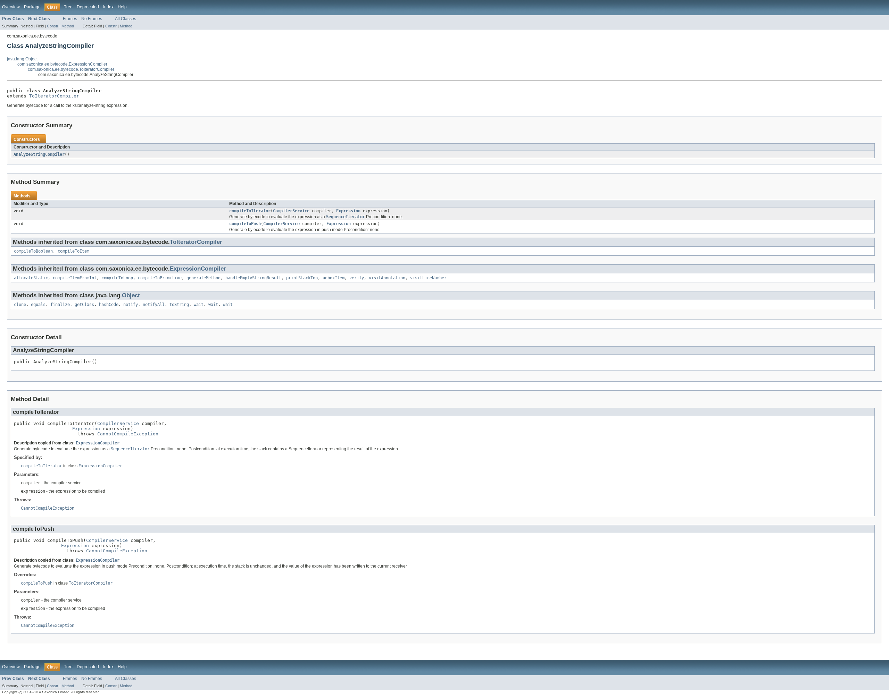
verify (356, 277)
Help (122, 7)
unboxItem (333, 277)
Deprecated (88, 7)
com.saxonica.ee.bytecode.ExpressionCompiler (62, 64)
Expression (348, 210)
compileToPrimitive (160, 277)
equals (38, 304)
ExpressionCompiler (198, 268)
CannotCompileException (127, 433)
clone (20, 304)
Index (108, 7)
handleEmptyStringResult (253, 277)
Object (131, 295)
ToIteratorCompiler (54, 96)
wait (198, 304)
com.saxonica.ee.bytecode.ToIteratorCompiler (71, 69)
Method (67, 26)
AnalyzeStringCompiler (39, 154)
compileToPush (245, 223)
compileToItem (73, 251)
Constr (52, 26)
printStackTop (302, 277)
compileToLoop (117, 277)
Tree (68, 7)
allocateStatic (31, 277)
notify (130, 304)
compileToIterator (250, 210)
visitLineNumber (428, 277)
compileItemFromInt (75, 277)
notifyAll (154, 304)
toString (179, 304)
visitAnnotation (387, 277)
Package (32, 7)
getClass (84, 304)
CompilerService (291, 210)
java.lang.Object (22, 59)
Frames (70, 18)
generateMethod (203, 277)
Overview (11, 7)
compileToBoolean (33, 251)
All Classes (125, 18)
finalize (60, 304)
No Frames (91, 18)
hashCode (108, 304)
